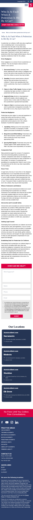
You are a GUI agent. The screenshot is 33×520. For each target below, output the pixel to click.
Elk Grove (8, 391)
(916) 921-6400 (8, 341)
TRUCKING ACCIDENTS (7, 432)
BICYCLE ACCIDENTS (6, 437)
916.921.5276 (7, 460)
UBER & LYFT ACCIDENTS (8, 447)
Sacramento (9, 336)
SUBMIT (16, 316)
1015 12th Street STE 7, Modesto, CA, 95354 (15, 357)
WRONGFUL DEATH (6, 442)
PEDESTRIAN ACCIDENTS (8, 439)
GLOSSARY (4, 472)
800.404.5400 (9, 458)
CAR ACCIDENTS (5, 430)
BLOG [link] (3, 467)
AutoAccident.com (11, 333)
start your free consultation (13, 25)
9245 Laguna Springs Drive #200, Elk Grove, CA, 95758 (17, 395)
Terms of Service (11, 497)
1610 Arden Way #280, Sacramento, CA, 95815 (15, 339)
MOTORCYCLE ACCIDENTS (8, 435)
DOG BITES (4, 444)
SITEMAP (3, 470)
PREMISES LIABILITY (6, 449)
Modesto (8, 354)
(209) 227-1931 (8, 360)
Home (3, 32)
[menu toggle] (26, 5)
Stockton (8, 373)
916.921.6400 (8, 456)
